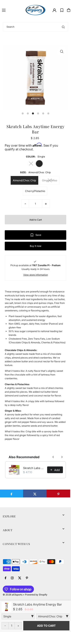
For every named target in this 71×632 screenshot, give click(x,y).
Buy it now (35, 245)
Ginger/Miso (49, 180)
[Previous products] (53, 457)
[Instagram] (12, 578)
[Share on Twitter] (35, 493)
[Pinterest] (27, 578)
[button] (62, 10)
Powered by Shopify (36, 594)
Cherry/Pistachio (35, 191)
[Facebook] (5, 578)
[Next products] (62, 457)
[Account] (54, 10)
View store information (35, 274)
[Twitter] (19, 578)
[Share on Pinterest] (58, 493)
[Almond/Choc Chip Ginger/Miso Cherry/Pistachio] (52, 616)
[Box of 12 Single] (18, 616)
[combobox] (35, 27)
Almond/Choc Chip (24, 180)
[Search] (63, 27)
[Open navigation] (12, 10)
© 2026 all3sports (12, 594)
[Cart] (68, 10)
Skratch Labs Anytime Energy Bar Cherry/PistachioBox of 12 (34, 468)
